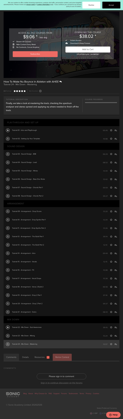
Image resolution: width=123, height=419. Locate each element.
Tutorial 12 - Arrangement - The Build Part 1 (28, 236)
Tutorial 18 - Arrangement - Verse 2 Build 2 (27, 287)
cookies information (43, 4)
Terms (82, 394)
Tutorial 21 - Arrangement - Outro (24, 312)
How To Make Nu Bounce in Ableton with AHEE (31, 81)
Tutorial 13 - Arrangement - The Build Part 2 (28, 245)
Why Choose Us (41, 394)
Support (56, 394)
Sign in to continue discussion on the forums (61, 383)
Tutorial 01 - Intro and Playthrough (24, 130)
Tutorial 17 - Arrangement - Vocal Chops (26, 278)
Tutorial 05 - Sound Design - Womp (25, 171)
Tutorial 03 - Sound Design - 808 (24, 154)
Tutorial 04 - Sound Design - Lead (24, 162)
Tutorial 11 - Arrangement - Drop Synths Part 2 (29, 228)
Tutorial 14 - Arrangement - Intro (23, 253)
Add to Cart (87, 49)
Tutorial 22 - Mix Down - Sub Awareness (26, 327)
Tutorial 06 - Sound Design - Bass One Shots (28, 179)
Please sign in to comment (61, 376)
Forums (64, 394)
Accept (111, 5)
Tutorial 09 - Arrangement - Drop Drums (26, 211)
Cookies (96, 394)
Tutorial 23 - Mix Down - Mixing (23, 336)
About (30, 394)
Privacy (88, 394)
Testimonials (73, 394)
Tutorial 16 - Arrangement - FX (23, 270)
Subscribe (35, 54)
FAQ (50, 394)
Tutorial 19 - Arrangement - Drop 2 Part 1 (27, 295)
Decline (91, 5)
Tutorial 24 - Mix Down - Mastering (24, 344)
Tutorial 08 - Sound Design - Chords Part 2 (27, 196)
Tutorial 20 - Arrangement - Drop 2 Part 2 (27, 304)
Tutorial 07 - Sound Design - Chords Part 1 (27, 188)
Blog (25, 394)
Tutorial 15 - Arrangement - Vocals (24, 262)
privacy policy (30, 4)
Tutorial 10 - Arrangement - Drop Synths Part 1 (29, 220)
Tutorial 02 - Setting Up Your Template (26, 139)
